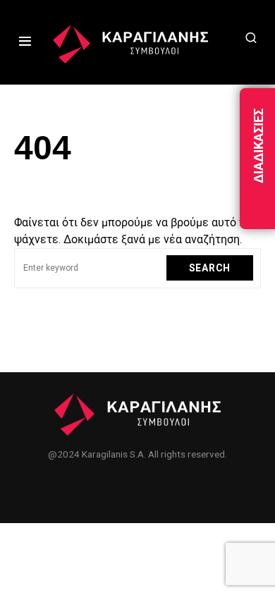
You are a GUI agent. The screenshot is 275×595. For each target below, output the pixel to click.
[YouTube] (168, 488)
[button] (25, 42)
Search (210, 268)
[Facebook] (107, 488)
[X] (137, 488)
